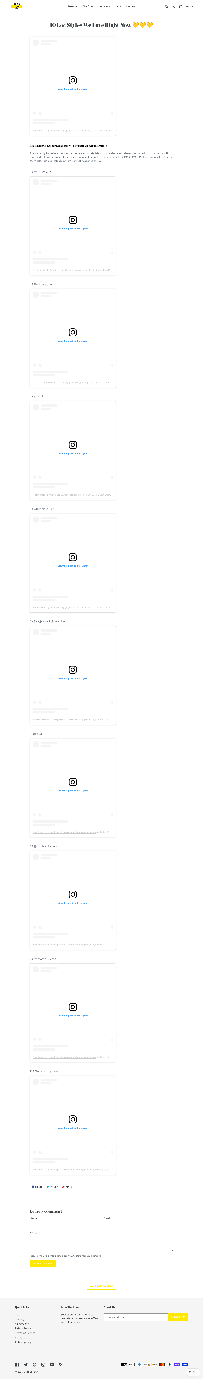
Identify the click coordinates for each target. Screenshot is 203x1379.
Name (33, 1218)
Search (19, 1314)
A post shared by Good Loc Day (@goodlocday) (56, 130)
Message (35, 1232)
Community (22, 1323)
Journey (20, 1319)
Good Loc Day (31, 1371)
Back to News (103, 1286)
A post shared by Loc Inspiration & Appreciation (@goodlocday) (64, 719)
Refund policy (23, 1342)
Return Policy (23, 1328)
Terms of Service (25, 1332)
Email (107, 1218)
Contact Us (22, 1337)
